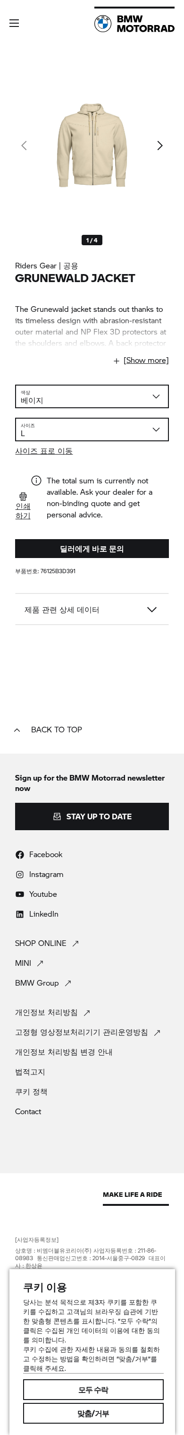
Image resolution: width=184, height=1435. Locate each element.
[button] (14, 23)
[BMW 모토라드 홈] (134, 23)
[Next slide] (159, 145)
